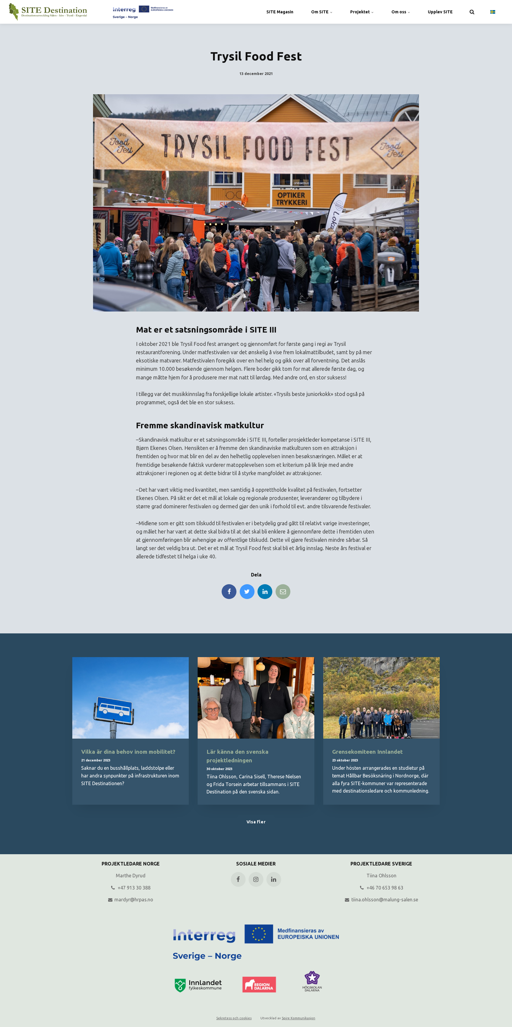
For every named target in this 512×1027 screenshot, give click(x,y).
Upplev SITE (440, 11)
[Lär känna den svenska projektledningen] (256, 698)
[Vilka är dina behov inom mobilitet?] (130, 698)
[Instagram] (256, 879)
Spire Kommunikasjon (298, 1018)
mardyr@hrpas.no (133, 899)
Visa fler (256, 822)
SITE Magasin (279, 11)
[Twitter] (247, 591)
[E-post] (283, 591)
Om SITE (320, 11)
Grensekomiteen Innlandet (367, 751)
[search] (472, 12)
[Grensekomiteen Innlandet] (381, 698)
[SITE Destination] (91, 12)
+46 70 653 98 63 (384, 887)
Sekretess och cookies (234, 1018)
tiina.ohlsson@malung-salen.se (384, 899)
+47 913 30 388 (133, 887)
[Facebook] (229, 591)
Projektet (360, 11)
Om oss (399, 11)
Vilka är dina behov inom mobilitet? (128, 751)
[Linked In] (264, 591)
